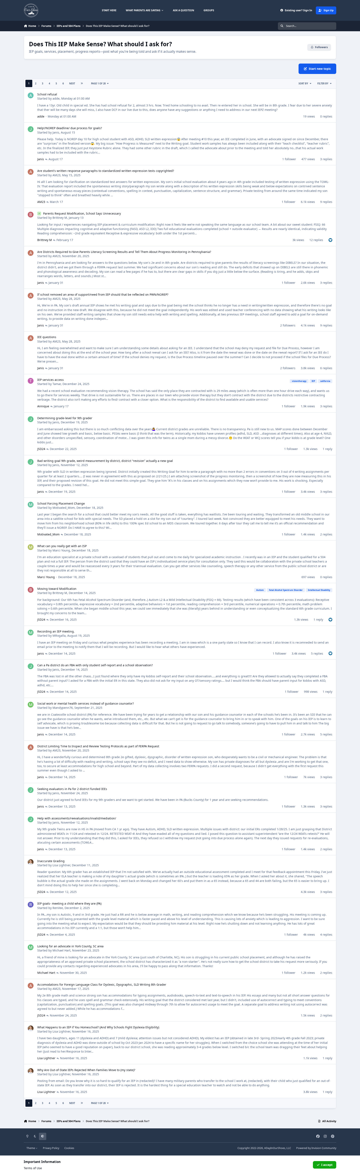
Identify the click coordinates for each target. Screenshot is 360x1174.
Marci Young (61, 550)
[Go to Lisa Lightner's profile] (31, 862)
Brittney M (59, 218)
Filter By (322, 83)
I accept (326, 1165)
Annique (43, 406)
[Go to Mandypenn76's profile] (31, 705)
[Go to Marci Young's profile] (31, 547)
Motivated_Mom (63, 508)
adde (56, 98)
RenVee (57, 908)
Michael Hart (61, 950)
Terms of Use (33, 1168)
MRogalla (59, 636)
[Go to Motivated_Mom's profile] (31, 505)
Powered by (316, 1148)
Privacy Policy (51, 1148)
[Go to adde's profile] (31, 95)
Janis (55, 132)
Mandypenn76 (62, 708)
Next (72, 83)
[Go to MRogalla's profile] (31, 632)
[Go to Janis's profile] (31, 129)
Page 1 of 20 (98, 83)
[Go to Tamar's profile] (31, 381)
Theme (31, 1148)
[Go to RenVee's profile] (31, 905)
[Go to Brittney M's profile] (31, 215)
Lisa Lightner (61, 865)
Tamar (56, 384)
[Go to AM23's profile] (31, 172)
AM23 (56, 175)
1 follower (289, 159)
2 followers (287, 325)
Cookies (69, 1148)
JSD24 (41, 449)
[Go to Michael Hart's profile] (31, 947)
